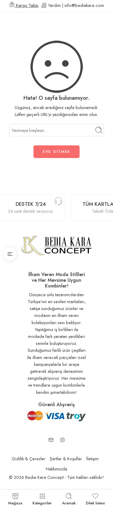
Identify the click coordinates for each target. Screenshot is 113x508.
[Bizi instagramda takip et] (62, 440)
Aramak (69, 502)
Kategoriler (42, 502)
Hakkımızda (56, 469)
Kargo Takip (27, 5)
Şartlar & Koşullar (66, 458)
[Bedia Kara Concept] (56, 245)
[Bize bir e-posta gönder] (51, 440)
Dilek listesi (95, 502)
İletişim (92, 458)
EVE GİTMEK (56, 151)
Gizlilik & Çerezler (29, 458)
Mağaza (15, 502)
